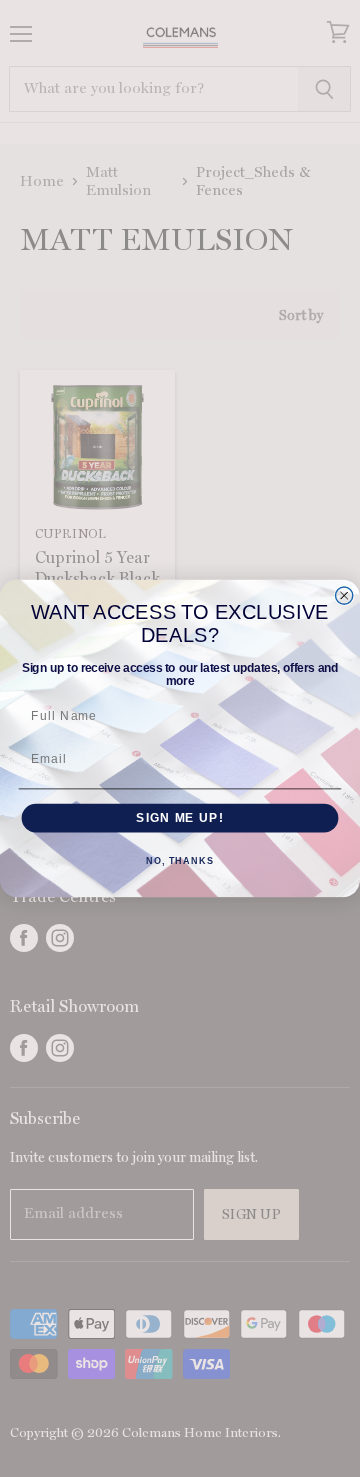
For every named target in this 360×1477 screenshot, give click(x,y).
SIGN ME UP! (179, 818)
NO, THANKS (180, 861)
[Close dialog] (344, 595)
